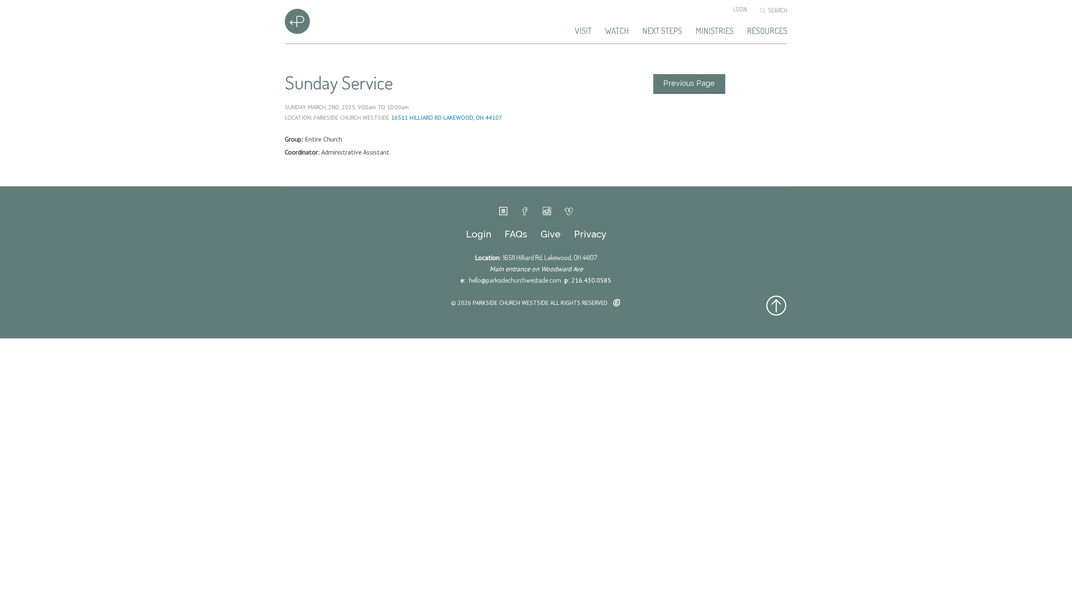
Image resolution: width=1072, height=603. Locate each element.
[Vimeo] (568, 211)
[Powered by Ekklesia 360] (617, 303)
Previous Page (689, 83)
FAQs (516, 234)
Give (551, 234)
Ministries (715, 31)
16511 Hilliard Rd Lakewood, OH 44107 (446, 117)
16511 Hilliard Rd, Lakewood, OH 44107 (550, 257)
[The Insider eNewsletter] (503, 211)
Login (740, 9)
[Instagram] (547, 211)
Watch (617, 31)
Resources (767, 31)
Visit (583, 31)
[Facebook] (525, 211)
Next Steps (662, 31)
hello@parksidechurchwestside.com (515, 280)
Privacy (590, 234)
